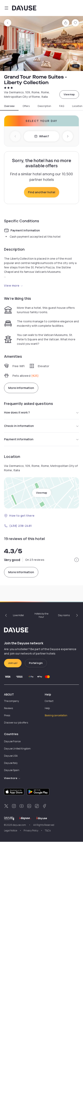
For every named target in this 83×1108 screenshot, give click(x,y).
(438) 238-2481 (20, 526)
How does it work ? (17, 412)
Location (77, 106)
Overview (9, 106)
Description (44, 106)
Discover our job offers (16, 722)
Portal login (36, 663)
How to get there (22, 515)
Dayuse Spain (11, 770)
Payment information (18, 439)
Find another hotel (41, 192)
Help (47, 708)
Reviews (8, 708)
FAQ (61, 106)
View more (12, 285)
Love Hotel (18, 615)
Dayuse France (12, 741)
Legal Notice (10, 830)
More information (21, 388)
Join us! (13, 663)
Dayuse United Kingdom (17, 748)
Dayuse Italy (11, 763)
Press (7, 715)
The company (11, 701)
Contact (49, 701)
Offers (26, 106)
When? (44, 136)
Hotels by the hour (41, 615)
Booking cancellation (56, 715)
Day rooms (64, 615)
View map (69, 94)
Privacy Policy (31, 830)
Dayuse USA (11, 755)
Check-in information (19, 426)
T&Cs (48, 830)
